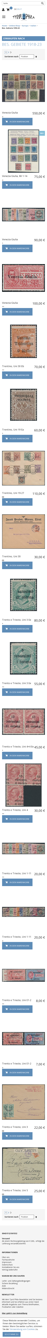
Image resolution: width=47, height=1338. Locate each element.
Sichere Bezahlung (9, 1283)
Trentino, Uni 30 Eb (13, 366)
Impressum (6, 1262)
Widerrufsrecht (8, 1288)
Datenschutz (7, 1264)
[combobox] (23, 3)
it (21, 9)
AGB (4, 1286)
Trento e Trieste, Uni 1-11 (16, 873)
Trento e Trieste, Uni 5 (15, 1190)
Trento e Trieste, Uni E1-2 (16, 1000)
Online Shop (14, 26)
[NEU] (23, 172)
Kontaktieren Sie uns (10, 1267)
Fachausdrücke (8, 1259)
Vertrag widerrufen (10, 1269)
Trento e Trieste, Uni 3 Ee (16, 619)
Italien (33, 26)
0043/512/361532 (9, 1233)
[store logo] (23, 17)
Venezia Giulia (10, 112)
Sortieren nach (11, 56)
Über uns (6, 1257)
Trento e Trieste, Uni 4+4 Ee (18, 746)
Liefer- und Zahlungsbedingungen (16, 1281)
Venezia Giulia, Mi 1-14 (14, 176)
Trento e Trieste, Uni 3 (15, 1126)
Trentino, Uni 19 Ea (13, 429)
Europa (25, 26)
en (18, 9)
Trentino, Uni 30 (11, 556)
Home (4, 26)
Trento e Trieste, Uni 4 (15, 810)
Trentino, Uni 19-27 (13, 493)
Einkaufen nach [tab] (14, 38)
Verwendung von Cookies (22, 1329)
